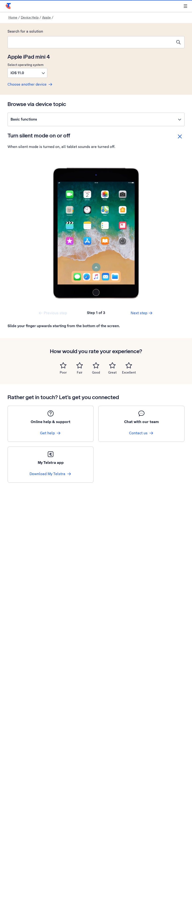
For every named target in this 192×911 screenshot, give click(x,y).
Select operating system (25, 65)
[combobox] (90, 42)
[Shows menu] (185, 6)
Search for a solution (25, 31)
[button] (27, 73)
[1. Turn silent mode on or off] (96, 233)
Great (112, 372)
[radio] (63, 365)
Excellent (129, 372)
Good (96, 372)
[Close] (180, 136)
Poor (63, 372)
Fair (79, 372)
